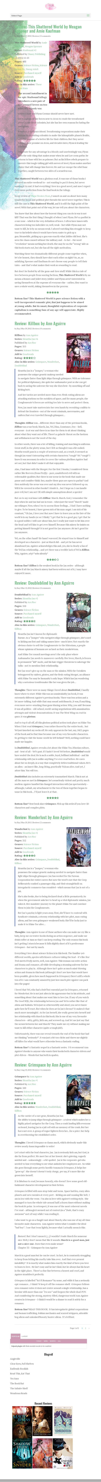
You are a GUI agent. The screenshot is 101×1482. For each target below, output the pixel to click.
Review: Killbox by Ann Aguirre (40, 323)
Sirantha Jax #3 (30, 598)
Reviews (36, 36)
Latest (25, 1336)
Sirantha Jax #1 (30, 1080)
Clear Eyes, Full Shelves (22, 1363)
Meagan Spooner (33, 46)
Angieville (15, 1358)
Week (46, 1341)
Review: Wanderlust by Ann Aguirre (44, 817)
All (59, 1341)
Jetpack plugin (16, 1346)
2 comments (46, 36)
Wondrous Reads (18, 1393)
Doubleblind (21, 365)
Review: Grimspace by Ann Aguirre (43, 1065)
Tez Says (14, 1378)
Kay (18, 36)
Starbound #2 (29, 50)
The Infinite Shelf (19, 1388)
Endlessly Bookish (19, 1368)
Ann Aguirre (32, 335)
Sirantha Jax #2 (30, 832)
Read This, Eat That (20, 1373)
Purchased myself (32, 72)
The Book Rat (17, 1383)
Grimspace (41, 361)
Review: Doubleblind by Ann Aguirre (44, 583)
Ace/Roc (32, 342)
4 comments (46, 1070)
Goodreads (28, 76)
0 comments (46, 328)
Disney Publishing (36, 54)
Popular (15, 1336)
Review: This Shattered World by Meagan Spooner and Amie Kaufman (48, 28)
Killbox (18, 628)
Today (38, 1341)
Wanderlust (53, 361)
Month (52, 1341)
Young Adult (32, 69)
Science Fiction (31, 65)
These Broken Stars (40, 195)
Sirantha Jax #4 (30, 338)
